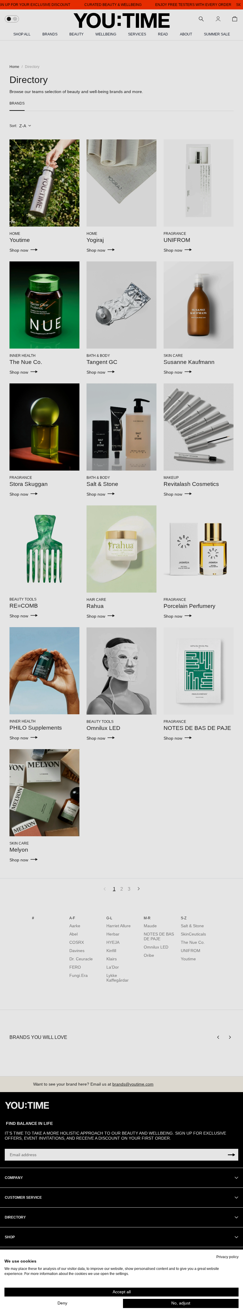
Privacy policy (227, 1257)
